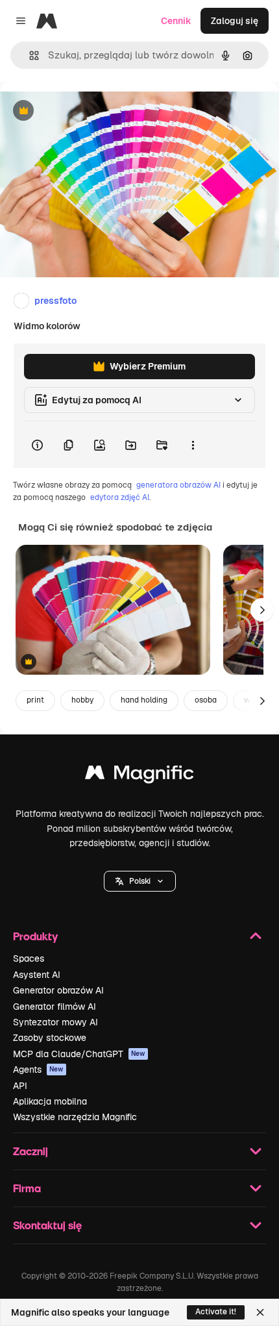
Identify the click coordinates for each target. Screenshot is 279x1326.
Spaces (28, 958)
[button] (140, 881)
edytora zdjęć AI (119, 497)
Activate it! (215, 1312)
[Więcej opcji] (193, 445)
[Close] (260, 1312)
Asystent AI (36, 975)
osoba (206, 700)
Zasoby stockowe (49, 1038)
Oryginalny (89, 111)
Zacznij (30, 1151)
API (20, 1086)
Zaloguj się (234, 21)
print (35, 700)
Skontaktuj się (47, 1225)
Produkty (35, 936)
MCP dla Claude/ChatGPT (79, 1054)
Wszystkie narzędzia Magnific (75, 1117)
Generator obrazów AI (58, 990)
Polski (140, 881)
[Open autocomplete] (29, 55)
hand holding (144, 700)
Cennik (176, 21)
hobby (82, 700)
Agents (38, 1069)
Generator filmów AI (54, 1006)
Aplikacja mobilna (50, 1101)
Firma (27, 1188)
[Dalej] (262, 610)
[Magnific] (139, 776)
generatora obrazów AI (178, 485)
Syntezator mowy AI (55, 1022)
